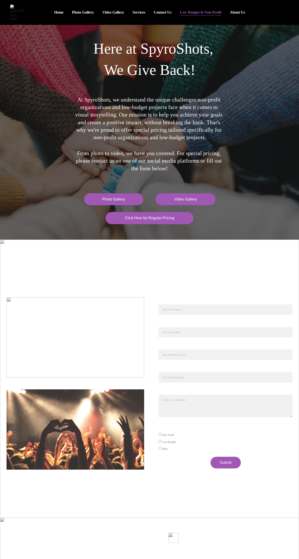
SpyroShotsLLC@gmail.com (144, 541)
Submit (225, 462)
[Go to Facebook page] (142, 549)
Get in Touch (145, 526)
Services (138, 12)
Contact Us (162, 12)
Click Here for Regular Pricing (149, 218)
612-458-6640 (133, 535)
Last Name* (170, 323)
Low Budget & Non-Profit (200, 12)
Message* (169, 391)
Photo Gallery (83, 12)
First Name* (170, 300)
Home (59, 12)
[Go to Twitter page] (127, 549)
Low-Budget (169, 442)
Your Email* (170, 368)
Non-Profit (168, 435)
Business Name (175, 345)
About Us (237, 12)
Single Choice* (173, 427)
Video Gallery (113, 12)
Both (164, 448)
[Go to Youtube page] (172, 549)
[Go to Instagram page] (157, 549)
